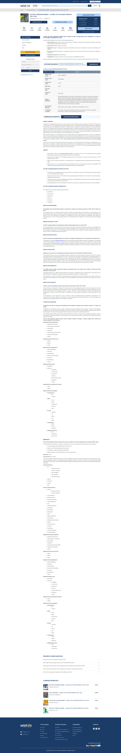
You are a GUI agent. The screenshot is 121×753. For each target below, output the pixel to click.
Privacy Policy (59, 735)
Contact (95, 5)
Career (42, 731)
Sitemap (75, 733)
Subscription (75, 1)
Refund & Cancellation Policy (62, 739)
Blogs (42, 735)
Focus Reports (84, 1)
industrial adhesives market (66, 153)
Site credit (98, 743)
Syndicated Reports (78, 731)
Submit (30, 70)
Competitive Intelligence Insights (62, 731)
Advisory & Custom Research (62, 729)
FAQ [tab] (23, 47)
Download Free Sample (30, 52)
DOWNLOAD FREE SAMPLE (71, 117)
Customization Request (30, 55)
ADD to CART (88, 28)
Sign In (92, 1)
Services (57, 727)
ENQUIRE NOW (94, 64)
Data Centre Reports (78, 729)
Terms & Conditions (60, 737)
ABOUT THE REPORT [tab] (26, 37)
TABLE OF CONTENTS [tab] (26, 42)
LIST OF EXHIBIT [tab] (25, 39)
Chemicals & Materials (30, 10)
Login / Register (44, 737)
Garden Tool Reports (78, 727)
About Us (43, 727)
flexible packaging (59, 240)
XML (74, 735)
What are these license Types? (88, 31)
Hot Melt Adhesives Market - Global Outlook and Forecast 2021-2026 (53, 10)
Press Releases (44, 733)
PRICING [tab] (24, 45)
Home (21, 10)
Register (97, 1)
